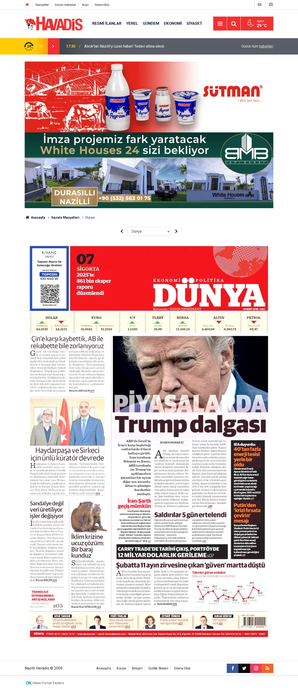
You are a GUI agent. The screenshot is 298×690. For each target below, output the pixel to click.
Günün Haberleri (65, 5)
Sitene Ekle (102, 5)
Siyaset (194, 23)
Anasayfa (37, 217)
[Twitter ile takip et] (244, 668)
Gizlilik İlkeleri (158, 668)
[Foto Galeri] (270, 4)
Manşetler (42, 5)
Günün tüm (257, 46)
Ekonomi (173, 23)
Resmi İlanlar (107, 23)
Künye (121, 668)
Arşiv (85, 5)
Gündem (151, 23)
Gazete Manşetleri (65, 217)
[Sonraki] (176, 231)
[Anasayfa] (27, 5)
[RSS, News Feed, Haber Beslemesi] (267, 668)
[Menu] (220, 23)
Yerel (132, 23)
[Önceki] (121, 231)
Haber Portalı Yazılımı (48, 683)
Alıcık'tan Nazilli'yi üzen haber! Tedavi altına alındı (124, 46)
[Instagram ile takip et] (256, 668)
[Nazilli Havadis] (54, 23)
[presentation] (41, 46)
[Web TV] (259, 4)
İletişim (137, 668)
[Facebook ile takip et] (232, 668)
